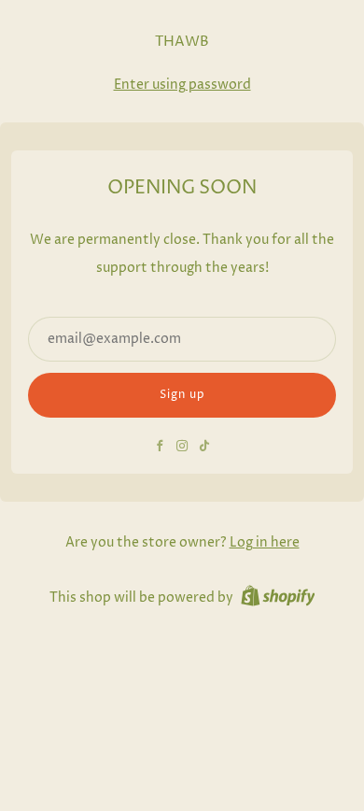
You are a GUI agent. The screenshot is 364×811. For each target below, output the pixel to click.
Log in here (265, 542)
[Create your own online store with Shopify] (278, 599)
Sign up (182, 395)
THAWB (182, 42)
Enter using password (182, 85)
